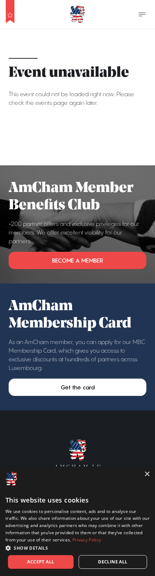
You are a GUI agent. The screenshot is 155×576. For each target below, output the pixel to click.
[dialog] (77, 521)
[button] (77, 548)
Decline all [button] (112, 562)
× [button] (147, 474)
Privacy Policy (86, 540)
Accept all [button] (40, 562)
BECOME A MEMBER (77, 260)
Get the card (78, 387)
